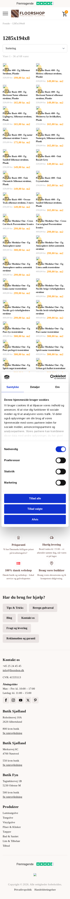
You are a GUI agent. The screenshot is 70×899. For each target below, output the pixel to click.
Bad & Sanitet (10, 836)
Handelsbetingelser (45, 889)
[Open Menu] (5, 13)
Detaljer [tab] (35, 386)
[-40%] (5, 65)
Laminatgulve (10, 813)
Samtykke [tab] (12, 386)
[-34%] (38, 108)
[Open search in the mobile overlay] (57, 13)
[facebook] (6, 700)
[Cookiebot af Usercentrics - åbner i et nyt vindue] (50, 377)
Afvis (35, 519)
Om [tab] (57, 386)
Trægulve (8, 817)
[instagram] (13, 700)
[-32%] (38, 65)
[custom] (35, 700)
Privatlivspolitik (23, 889)
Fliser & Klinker (12, 827)
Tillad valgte (35, 509)
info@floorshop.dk (13, 670)
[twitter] (28, 700)
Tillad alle (35, 498)
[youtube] (20, 700)
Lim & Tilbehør (11, 841)
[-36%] (5, 216)
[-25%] (5, 87)
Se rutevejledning (12, 733)
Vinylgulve (9, 822)
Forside (6, 23)
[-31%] (5, 130)
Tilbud (6, 845)
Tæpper (7, 831)
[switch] (61, 460)
